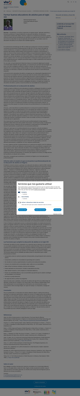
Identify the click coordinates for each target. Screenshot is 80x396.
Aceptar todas (57, 209)
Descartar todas (22, 209)
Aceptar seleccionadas (40, 209)
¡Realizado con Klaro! (57, 214)
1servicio (24, 194)
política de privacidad (39, 190)
